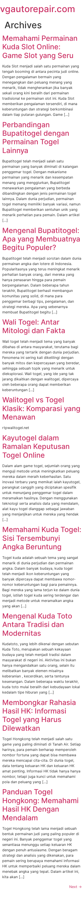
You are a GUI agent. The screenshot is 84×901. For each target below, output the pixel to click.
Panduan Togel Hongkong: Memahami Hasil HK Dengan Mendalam (40, 804)
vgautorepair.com (37, 8)
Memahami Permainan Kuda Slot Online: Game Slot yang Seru (40, 47)
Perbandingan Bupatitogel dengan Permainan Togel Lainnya (35, 137)
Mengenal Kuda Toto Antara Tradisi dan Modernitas (37, 625)
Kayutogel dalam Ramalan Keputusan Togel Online (36, 446)
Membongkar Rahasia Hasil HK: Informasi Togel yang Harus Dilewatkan (39, 715)
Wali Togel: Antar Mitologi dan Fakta (33, 326)
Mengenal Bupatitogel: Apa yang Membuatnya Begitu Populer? (41, 239)
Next (75, 886)
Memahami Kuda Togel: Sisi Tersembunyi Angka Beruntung (41, 538)
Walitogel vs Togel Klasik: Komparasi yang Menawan (41, 408)
